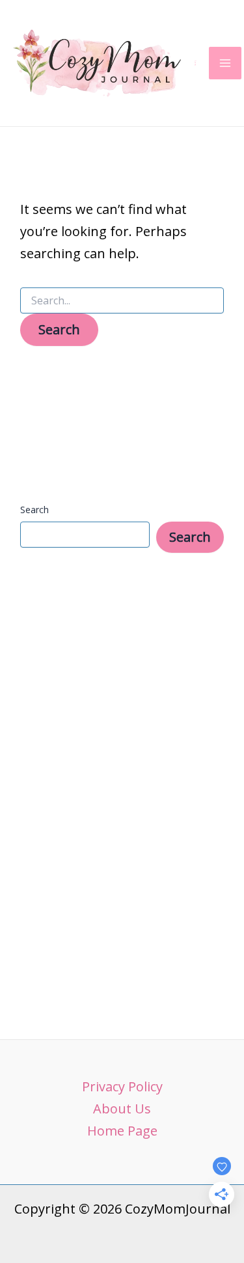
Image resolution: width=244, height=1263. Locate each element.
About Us (122, 1108)
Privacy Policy (122, 1086)
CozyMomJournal (195, 63)
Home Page (122, 1130)
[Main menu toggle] (225, 63)
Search (34, 509)
